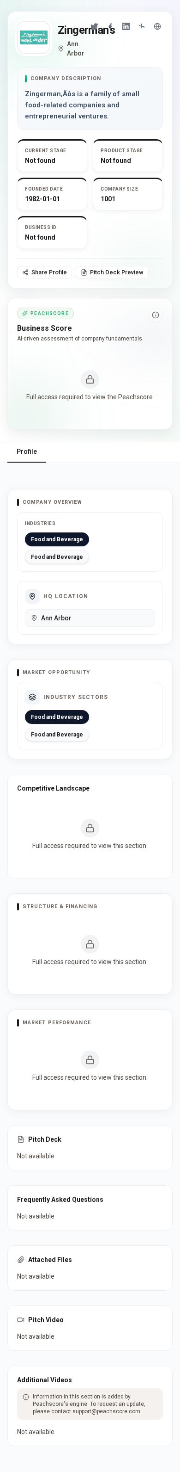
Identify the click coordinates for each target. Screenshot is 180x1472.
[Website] (157, 26)
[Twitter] (94, 26)
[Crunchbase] (141, 26)
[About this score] (155, 315)
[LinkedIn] (126, 26)
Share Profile (49, 272)
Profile (27, 451)
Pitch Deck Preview (117, 272)
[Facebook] (110, 26)
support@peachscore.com (106, 1411)
